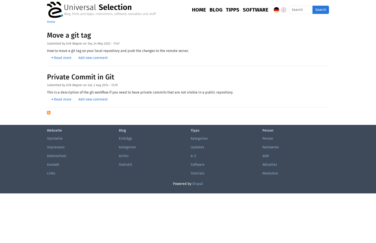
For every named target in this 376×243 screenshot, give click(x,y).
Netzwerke (270, 147)
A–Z (193, 156)
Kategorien (127, 147)
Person (267, 138)
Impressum (56, 147)
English (283, 10)
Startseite (55, 138)
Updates (197, 147)
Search (320, 10)
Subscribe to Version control (48, 112)
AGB (265, 156)
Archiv (124, 156)
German (276, 10)
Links (51, 173)
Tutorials (197, 173)
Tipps (232, 10)
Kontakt (53, 165)
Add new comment (93, 58)
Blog (216, 10)
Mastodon (270, 173)
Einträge (125, 138)
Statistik (125, 165)
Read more (62, 58)
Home (199, 10)
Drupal (197, 184)
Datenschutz (56, 156)
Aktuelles (269, 165)
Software (256, 10)
